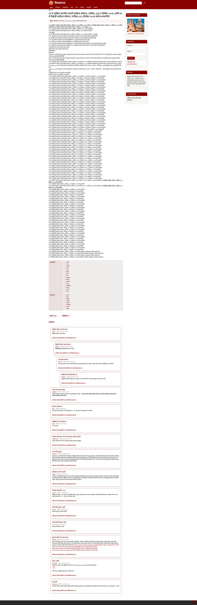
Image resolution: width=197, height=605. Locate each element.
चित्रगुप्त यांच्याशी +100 (58, 490)
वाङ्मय (67, 274)
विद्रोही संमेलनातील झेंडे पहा (69, 374)
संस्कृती (68, 266)
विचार (67, 297)
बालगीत (68, 282)
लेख (72, 7)
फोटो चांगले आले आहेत (58, 389)
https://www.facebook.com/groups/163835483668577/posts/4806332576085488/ (75, 550)
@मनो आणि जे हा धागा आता (60, 537)
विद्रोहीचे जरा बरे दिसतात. (59, 421)
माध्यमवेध (68, 305)
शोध (144, 3)
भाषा (67, 284)
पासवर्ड (129, 52)
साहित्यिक (68, 285)
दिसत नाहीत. (55, 561)
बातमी (67, 307)
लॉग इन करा (65, 338)
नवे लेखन (57, 7)
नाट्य (67, 270)
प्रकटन (67, 295)
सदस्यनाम (129, 46)
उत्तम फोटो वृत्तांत (57, 451)
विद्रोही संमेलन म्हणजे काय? (60, 329)
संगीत (67, 272)
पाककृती (89, 7)
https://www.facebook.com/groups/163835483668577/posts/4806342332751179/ (96, 545)
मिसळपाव (59, 3)
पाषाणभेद (56, 21)
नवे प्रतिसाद (65, 7)
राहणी (67, 289)
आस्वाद (68, 301)
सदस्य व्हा (73, 338)
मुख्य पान (51, 10)
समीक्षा (67, 303)
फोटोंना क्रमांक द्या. (57, 406)
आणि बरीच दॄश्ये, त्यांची (58, 507)
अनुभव (67, 309)
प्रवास (67, 291)
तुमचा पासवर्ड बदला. (132, 64)
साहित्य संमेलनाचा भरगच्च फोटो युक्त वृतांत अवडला (66, 436)
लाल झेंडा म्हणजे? (63, 359)
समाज (67, 287)
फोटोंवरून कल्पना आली (58, 472)
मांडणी (67, 262)
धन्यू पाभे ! (55, 582)
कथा (67, 276)
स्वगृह (51, 7)
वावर (67, 264)
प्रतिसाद (68, 299)
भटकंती (95, 7)
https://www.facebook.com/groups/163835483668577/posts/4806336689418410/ (74, 548)
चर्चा (77, 7)
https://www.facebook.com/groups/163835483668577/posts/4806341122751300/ (74, 547)
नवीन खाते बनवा (131, 62)
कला (67, 268)
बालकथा (68, 278)
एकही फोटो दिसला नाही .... (59, 522)
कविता (82, 7)
